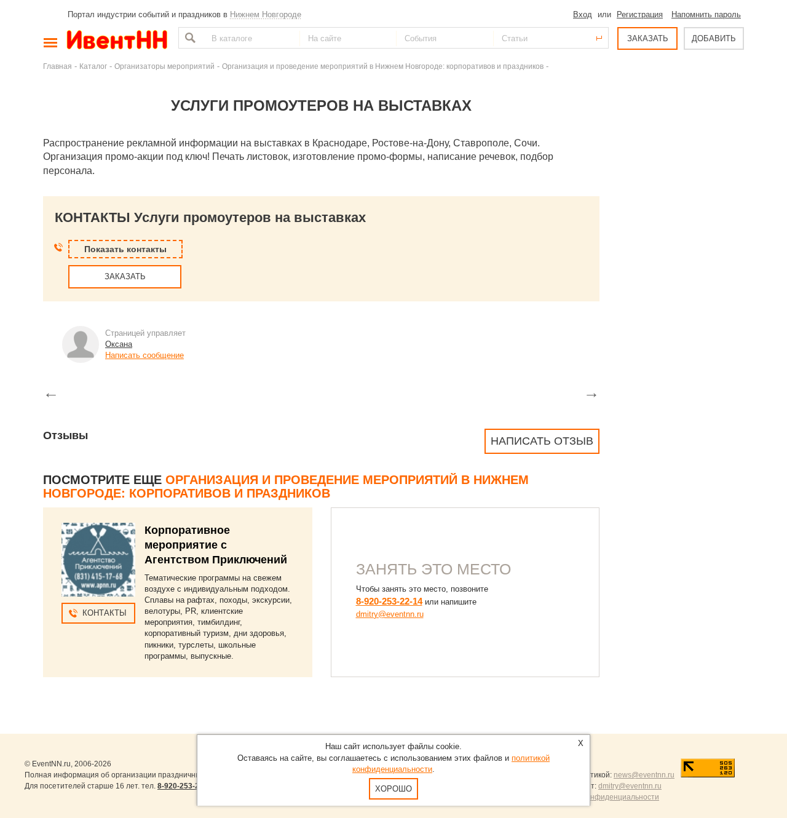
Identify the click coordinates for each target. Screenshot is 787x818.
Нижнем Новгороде (265, 14)
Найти (189, 38)
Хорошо (393, 788)
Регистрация (640, 14)
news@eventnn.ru (644, 775)
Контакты (104, 612)
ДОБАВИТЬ (714, 38)
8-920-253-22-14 (389, 601)
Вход (582, 14)
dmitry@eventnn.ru (390, 614)
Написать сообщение (144, 355)
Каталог (93, 66)
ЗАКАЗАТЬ (647, 38)
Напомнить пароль (706, 14)
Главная (57, 66)
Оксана (118, 344)
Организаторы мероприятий (164, 66)
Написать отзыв (542, 441)
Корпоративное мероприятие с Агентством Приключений (215, 545)
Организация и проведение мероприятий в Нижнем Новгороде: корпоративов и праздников (383, 66)
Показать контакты (125, 249)
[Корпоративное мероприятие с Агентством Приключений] (98, 560)
